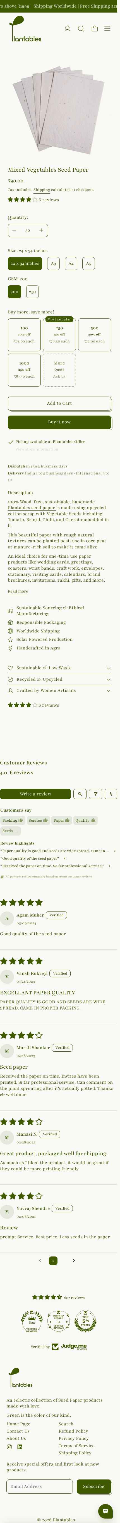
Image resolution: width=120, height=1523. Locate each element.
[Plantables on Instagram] (9, 1447)
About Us (16, 1438)
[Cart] (95, 28)
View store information (36, 449)
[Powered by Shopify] (67, 28)
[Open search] (80, 794)
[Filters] (95, 794)
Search (66, 1424)
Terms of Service (77, 1446)
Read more (18, 591)
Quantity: (18, 217)
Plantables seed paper (32, 508)
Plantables (64, 1520)
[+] (41, 230)
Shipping (41, 189)
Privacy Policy (74, 1438)
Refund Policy (73, 1431)
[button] (81, 28)
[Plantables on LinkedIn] (20, 1447)
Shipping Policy (75, 1453)
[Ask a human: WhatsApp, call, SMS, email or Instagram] (105, 1511)
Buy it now (59, 422)
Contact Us (18, 1431)
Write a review (35, 794)
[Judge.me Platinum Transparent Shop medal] (32, 1321)
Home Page (18, 1424)
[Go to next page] (75, 1260)
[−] (14, 230)
